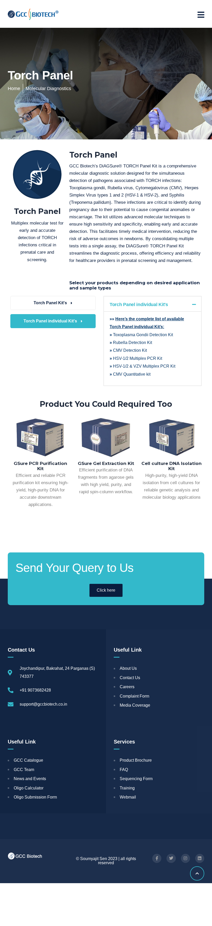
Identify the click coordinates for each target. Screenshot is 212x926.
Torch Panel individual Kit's (139, 304)
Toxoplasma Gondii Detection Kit (142, 335)
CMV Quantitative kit (131, 374)
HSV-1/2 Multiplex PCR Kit (137, 358)
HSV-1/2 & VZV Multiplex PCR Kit (144, 366)
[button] (152, 303)
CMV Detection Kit (130, 350)
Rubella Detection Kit (132, 342)
